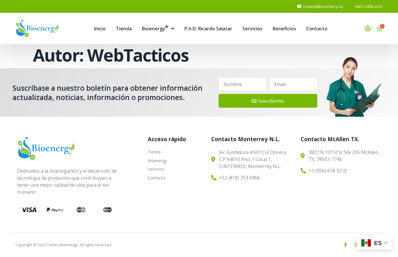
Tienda (124, 28)
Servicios (252, 28)
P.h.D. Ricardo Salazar (208, 28)
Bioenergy (155, 28)
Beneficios (284, 28)
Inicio (100, 28)
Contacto (316, 28)
